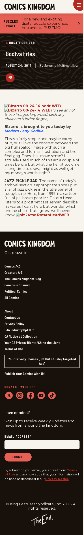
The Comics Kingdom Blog (22, 278)
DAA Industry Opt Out (19, 330)
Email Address (18, 437)
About (8, 311)
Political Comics (15, 291)
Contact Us (12, 317)
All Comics (11, 297)
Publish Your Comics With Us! (24, 373)
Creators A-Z (13, 272)
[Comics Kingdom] (29, 244)
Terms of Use (13, 349)
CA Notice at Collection (20, 336)
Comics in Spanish (17, 285)
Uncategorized (22, 43)
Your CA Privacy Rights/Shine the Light (32, 342)
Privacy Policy (14, 323)
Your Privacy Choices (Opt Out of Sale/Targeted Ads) (42, 361)
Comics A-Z (12, 266)
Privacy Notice (57, 479)
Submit (18, 457)
